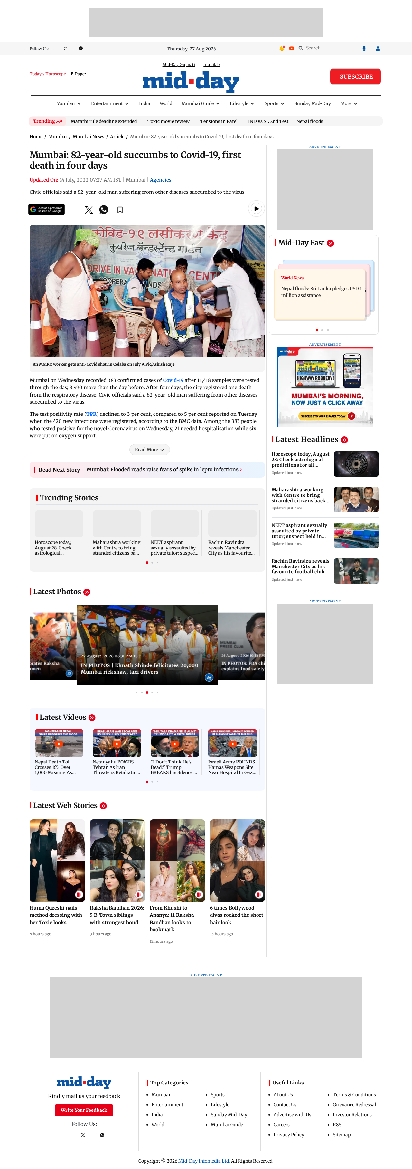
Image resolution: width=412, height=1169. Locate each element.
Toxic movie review (168, 122)
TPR (91, 414)
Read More (146, 449)
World (166, 103)
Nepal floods (309, 121)
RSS (337, 1125)
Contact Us (285, 1105)
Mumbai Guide (198, 103)
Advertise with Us (292, 1115)
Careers (282, 1125)
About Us (283, 1095)
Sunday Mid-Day (313, 103)
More (345, 103)
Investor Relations (352, 1115)
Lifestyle (239, 103)
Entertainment (107, 103)
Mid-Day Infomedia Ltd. (204, 1161)
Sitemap (342, 1135)
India (144, 103)
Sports (271, 103)
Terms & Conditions (354, 1095)
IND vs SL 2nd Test (268, 122)
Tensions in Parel (219, 122)
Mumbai (65, 103)
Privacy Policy (289, 1135)
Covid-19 (173, 380)
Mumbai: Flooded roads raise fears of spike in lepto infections (164, 469)
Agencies (160, 180)
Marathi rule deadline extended (104, 122)
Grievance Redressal (354, 1105)
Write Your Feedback (84, 1110)
